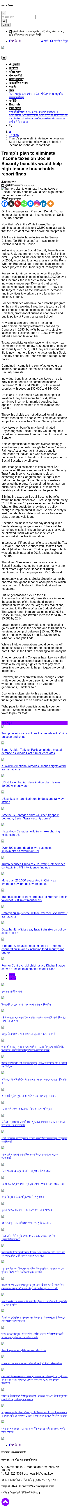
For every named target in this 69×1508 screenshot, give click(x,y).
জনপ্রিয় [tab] (12, 978)
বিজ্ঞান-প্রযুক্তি (16, 93)
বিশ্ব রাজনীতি (15, 75)
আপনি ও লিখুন (60, 41)
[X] (11, 203)
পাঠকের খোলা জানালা (23, 115)
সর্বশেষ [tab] (12, 975)
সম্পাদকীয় (13, 111)
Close (6, 24)
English (14, 104)
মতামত (59, 115)
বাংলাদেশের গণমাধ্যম (32, 111)
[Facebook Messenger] (30, 203)
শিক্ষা (20, 111)
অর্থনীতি (13, 101)
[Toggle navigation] (3, 58)
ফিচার (11, 90)
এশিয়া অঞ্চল (15, 72)
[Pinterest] (17, 203)
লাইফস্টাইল (28, 93)
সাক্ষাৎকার (50, 118)
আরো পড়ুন (6, 722)
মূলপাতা (16, 64)
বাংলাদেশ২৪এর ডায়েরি (29, 118)
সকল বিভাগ (15, 108)
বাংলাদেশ (13, 68)
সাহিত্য (20, 97)
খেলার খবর (47, 111)
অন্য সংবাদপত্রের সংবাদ (44, 115)
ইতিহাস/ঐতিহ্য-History (46, 93)
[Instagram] (37, 203)
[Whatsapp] (24, 203)
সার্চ (46, 41)
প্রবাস (43, 118)
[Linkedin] (43, 203)
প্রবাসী (12, 86)
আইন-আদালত (16, 79)
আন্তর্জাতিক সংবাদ (18, 83)
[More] (50, 203)
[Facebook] (4, 203)
